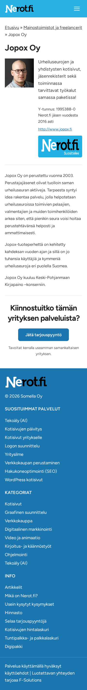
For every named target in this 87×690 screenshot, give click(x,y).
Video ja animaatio (22, 537)
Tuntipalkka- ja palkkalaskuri (31, 638)
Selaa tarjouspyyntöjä (25, 621)
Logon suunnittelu (22, 446)
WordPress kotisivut (24, 479)
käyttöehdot (17, 673)
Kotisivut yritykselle (23, 437)
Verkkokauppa (18, 520)
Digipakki (13, 646)
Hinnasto (13, 612)
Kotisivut (13, 504)
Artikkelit (13, 587)
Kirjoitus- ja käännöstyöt (28, 546)
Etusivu (12, 27)
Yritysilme (14, 454)
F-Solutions (30, 680)
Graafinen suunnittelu (26, 512)
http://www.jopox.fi (55, 129)
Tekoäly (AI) (16, 420)
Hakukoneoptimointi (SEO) (31, 471)
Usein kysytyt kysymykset (29, 604)
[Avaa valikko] (77, 8)
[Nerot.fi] (43, 382)
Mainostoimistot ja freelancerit (52, 27)
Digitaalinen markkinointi (28, 529)
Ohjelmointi (16, 554)
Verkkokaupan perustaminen (32, 462)
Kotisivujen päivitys (23, 429)
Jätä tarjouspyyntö (43, 334)
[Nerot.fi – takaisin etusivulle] (19, 9)
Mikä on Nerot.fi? (21, 595)
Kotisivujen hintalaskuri (27, 629)
